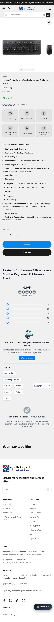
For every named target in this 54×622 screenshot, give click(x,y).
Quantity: (6, 229)
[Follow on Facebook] (4, 600)
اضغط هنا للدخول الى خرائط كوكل (15, 583)
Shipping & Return (36, 530)
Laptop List (7, 508)
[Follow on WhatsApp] (23, 600)
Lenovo (5, 76)
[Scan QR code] (43, 15)
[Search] (48, 15)
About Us (33, 521)
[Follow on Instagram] (10, 600)
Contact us (33, 504)
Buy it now (27, 252)
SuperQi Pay (34, 538)
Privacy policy (35, 525)
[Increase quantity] (15, 234)
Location (33, 508)
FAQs (31, 534)
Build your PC (7, 504)
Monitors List (7, 512)
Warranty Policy (35, 517)
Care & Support (35, 512)
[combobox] (23, 14)
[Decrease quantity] (6, 234)
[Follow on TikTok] (17, 600)
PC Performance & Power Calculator (12, 518)
